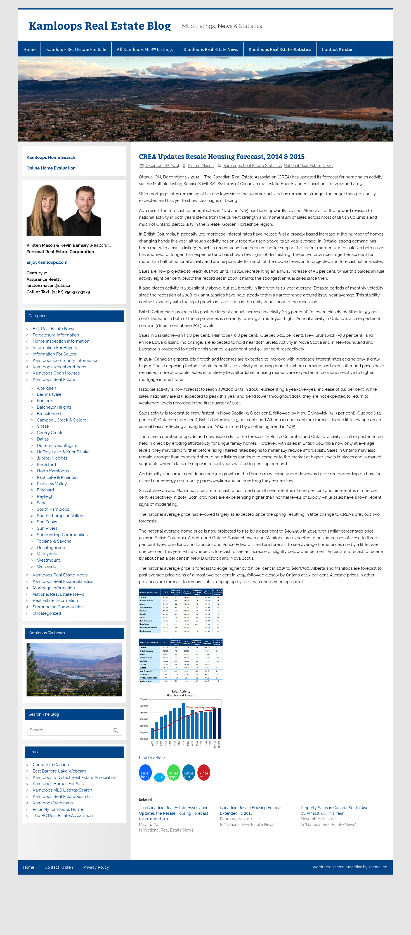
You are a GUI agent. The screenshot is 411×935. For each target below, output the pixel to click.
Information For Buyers (55, 347)
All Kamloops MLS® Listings (145, 49)
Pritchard (45, 490)
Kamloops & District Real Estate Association (74, 777)
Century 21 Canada (51, 764)
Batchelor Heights (54, 407)
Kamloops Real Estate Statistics (280, 49)
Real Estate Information (55, 600)
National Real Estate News (308, 165)
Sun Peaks (47, 521)
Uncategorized (51, 547)
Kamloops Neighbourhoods (59, 366)
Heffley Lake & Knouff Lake (63, 451)
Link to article (152, 757)
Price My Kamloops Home (58, 809)
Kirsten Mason (201, 165)
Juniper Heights (52, 458)
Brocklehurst (49, 413)
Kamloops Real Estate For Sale (76, 49)
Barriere (44, 400)
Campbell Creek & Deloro (61, 420)
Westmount (48, 560)
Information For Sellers (55, 354)
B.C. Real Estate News (54, 328)
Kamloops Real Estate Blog (100, 25)
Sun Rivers (47, 528)
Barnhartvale (49, 394)
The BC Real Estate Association (63, 815)
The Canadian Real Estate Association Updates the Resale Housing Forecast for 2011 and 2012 (173, 813)
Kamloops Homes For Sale (58, 783)
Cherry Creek (49, 432)
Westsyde (46, 566)
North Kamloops (53, 471)
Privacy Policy (96, 868)
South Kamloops (53, 509)
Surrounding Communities (62, 534)
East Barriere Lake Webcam (59, 771)
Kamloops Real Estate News (210, 49)
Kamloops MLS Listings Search (62, 790)
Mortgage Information (54, 587)
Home (29, 49)
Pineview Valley (52, 483)
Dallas (43, 439)
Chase (43, 426)
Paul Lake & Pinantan (57, 477)
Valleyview (47, 553)
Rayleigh (45, 496)
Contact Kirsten (338, 49)
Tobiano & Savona (54, 541)
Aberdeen (46, 388)
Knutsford (46, 464)
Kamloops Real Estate (54, 379)
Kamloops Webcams (53, 803)
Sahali (42, 502)
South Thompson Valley (60, 515)
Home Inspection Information (61, 341)
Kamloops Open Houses (56, 373)
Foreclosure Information (56, 335)
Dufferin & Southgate (57, 445)
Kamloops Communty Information (66, 360)
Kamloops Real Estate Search (61, 796)
